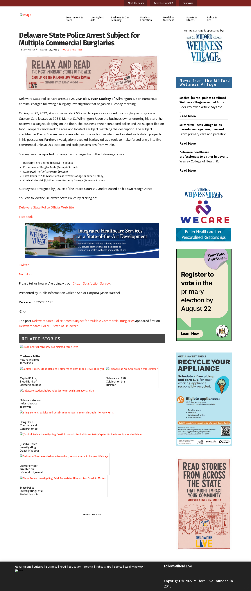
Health (88, 566)
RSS (80, 49)
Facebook (26, 217)
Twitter (24, 265)
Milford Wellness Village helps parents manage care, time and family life (202, 127)
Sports (118, 566)
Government (23, 566)
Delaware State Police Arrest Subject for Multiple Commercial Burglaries (83, 321)
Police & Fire (69, 49)
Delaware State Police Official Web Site (46, 207)
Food (63, 566)
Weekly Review (134, 566)
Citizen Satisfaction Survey (91, 283)
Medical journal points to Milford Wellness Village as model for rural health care (204, 100)
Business (51, 566)
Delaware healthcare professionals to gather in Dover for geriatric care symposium (203, 154)
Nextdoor (26, 274)
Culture (38, 566)
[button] (229, 16)
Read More (188, 116)
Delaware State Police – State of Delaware (48, 326)
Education (75, 566)
